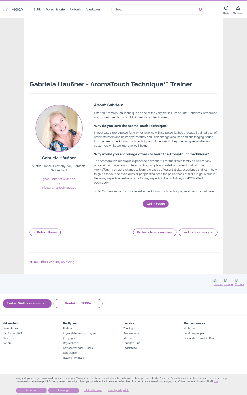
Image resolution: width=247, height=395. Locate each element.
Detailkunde (70, 352)
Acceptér (31, 390)
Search (200, 9)
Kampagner (69, 338)
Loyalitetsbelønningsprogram (80, 333)
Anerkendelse (131, 333)
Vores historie (55, 9)
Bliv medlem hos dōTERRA (199, 338)
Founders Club (132, 342)
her (216, 381)
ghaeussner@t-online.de (59, 179)
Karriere (7, 342)
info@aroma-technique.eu (59, 187)
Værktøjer (93, 9)
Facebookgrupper (194, 333)
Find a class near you (198, 232)
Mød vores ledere (133, 338)
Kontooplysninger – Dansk (78, 347)
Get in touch (156, 203)
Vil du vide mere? (93, 390)
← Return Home (45, 232)
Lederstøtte (130, 347)
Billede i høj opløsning (59, 262)
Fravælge (63, 390)
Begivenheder (71, 342)
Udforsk (75, 9)
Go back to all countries (155, 232)
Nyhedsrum (9, 338)
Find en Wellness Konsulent (27, 303)
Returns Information (74, 357)
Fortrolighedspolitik (118, 390)
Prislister (68, 328)
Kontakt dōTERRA (78, 303)
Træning (128, 328)
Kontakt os (190, 328)
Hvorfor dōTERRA (12, 333)
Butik (37, 9)
